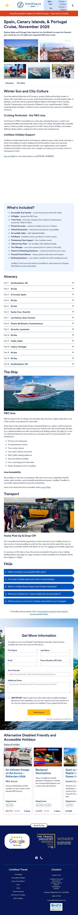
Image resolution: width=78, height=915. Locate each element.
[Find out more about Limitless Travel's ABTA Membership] (56, 907)
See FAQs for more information (23, 266)
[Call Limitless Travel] (73, 5)
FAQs (18, 888)
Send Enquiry (39, 712)
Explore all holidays (12, 744)
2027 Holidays (18, 898)
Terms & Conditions (18, 881)
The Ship (21, 83)
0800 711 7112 (56, 896)
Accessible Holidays (18, 878)
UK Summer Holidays (18, 895)
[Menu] (7, 5)
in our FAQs (46, 487)
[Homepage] (29, 5)
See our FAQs (9, 156)
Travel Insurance (18, 891)
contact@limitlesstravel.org (56, 900)
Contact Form (56, 875)
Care (18, 885)
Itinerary (9, 83)
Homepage (18, 874)
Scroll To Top (39, 825)
